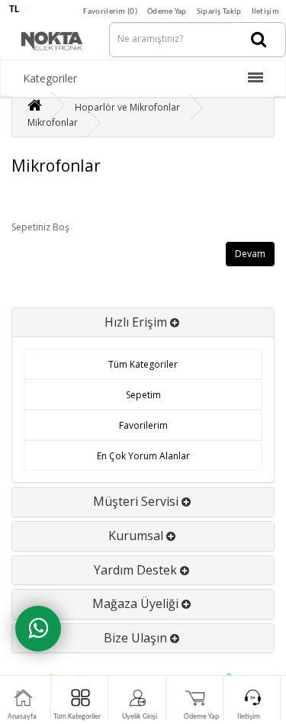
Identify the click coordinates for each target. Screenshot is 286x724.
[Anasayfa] (23, 696)
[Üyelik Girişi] (137, 696)
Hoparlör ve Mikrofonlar (127, 107)
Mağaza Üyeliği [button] (137, 603)
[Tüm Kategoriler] (80, 696)
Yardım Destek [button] (137, 570)
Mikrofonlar (52, 122)
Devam (250, 253)
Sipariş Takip (219, 12)
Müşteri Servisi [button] (137, 501)
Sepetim (143, 394)
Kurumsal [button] (137, 535)
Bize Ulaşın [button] (137, 637)
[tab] (143, 322)
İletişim (265, 12)
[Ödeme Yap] (195, 696)
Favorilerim (143, 425)
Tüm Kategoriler (143, 364)
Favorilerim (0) (110, 12)
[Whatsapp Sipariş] (38, 629)
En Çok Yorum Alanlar (143, 455)
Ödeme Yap (167, 12)
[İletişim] (253, 696)
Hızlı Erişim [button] (137, 322)
